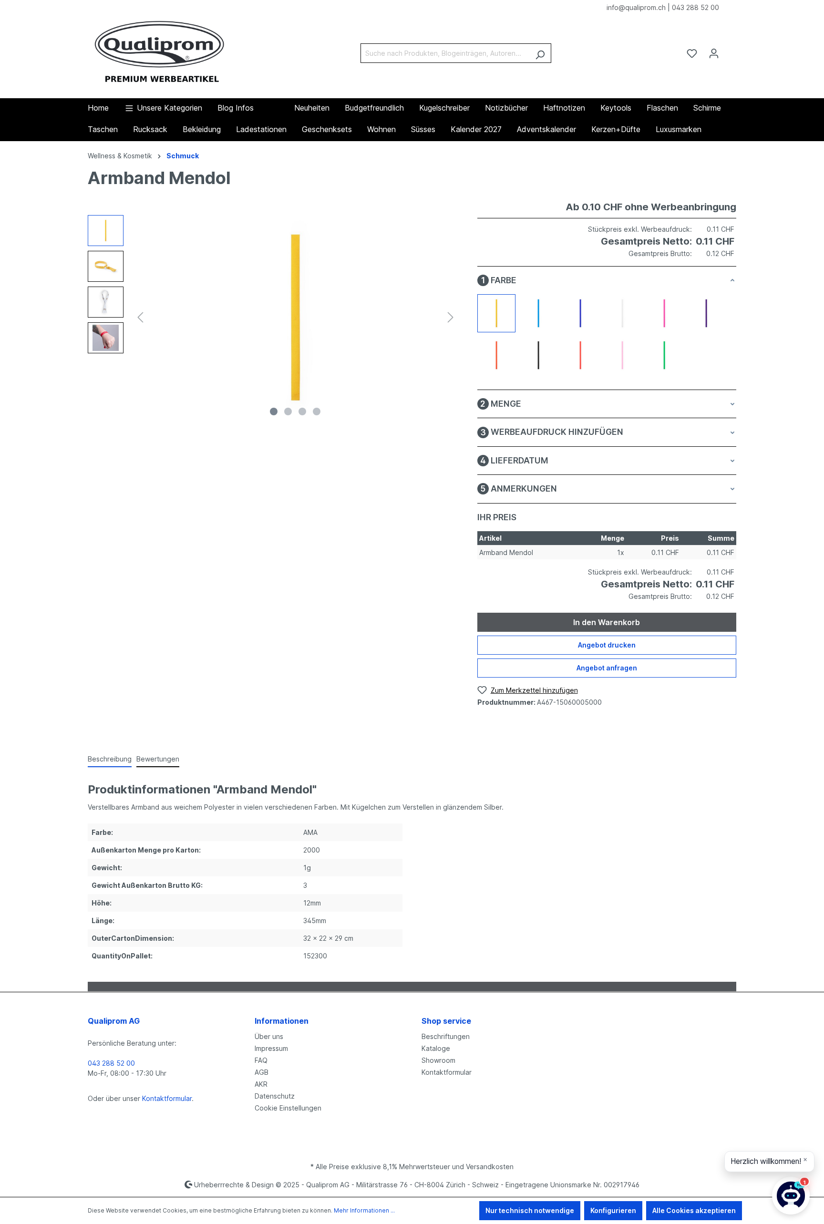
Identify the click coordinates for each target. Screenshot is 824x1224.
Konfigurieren (613, 1210)
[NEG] (538, 355)
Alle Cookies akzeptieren (694, 1210)
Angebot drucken (607, 645)
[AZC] (538, 313)
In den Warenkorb (606, 622)
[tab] (110, 759)
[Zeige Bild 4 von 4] (316, 411)
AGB (261, 1072)
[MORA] (706, 313)
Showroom (438, 1060)
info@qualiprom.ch (636, 7)
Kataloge (436, 1048)
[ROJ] (580, 355)
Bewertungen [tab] (157, 759)
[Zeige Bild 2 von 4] (288, 411)
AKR (261, 1084)
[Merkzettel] (692, 53)
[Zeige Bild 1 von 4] (274, 411)
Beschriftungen (446, 1036)
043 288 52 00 (695, 7)
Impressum (271, 1048)
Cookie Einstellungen (288, 1108)
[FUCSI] (664, 313)
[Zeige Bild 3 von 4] (302, 411)
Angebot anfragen (607, 668)
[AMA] (496, 313)
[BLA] (622, 313)
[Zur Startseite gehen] (159, 51)
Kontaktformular (167, 1098)
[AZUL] (580, 313)
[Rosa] (622, 355)
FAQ (261, 1060)
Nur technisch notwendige (529, 1210)
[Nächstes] (450, 317)
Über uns (269, 1036)
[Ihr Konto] (714, 53)
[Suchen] (540, 53)
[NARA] (496, 355)
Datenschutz (275, 1096)
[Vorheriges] (140, 317)
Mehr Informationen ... (364, 1210)
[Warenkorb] (730, 50)
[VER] (664, 355)
